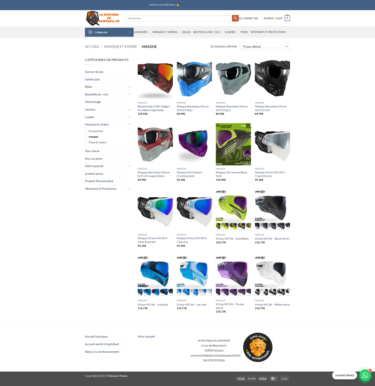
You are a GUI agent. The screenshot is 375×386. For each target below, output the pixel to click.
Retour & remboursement (102, 351)
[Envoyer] (235, 18)
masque (93, 136)
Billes (186, 32)
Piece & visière (97, 142)
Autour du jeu (94, 71)
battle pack (92, 79)
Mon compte (146, 336)
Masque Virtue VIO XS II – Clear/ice (192, 239)
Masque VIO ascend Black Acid (231, 174)
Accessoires (96, 131)
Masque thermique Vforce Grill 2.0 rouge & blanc (154, 174)
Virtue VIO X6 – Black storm (272, 238)
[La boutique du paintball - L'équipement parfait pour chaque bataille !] (103, 18)
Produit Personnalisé (99, 181)
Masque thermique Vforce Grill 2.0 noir (271, 108)
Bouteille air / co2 (206, 32)
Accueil (92, 46)
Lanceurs (140, 32)
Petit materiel (94, 166)
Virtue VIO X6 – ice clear (192, 304)
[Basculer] (129, 86)
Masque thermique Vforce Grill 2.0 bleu (193, 108)
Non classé (92, 151)
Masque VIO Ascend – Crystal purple (190, 174)
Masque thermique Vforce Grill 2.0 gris (232, 108)
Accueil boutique (96, 336)
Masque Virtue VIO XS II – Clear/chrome (270, 174)
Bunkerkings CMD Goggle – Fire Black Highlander (154, 108)
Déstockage (93, 101)
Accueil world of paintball (102, 344)
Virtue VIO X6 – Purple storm (230, 305)
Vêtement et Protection (267, 32)
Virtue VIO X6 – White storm (272, 304)
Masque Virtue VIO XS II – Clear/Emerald (153, 239)
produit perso (94, 173)
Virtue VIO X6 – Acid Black (232, 238)
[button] (248, 18)
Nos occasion (94, 158)
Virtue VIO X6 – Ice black (153, 304)
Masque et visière (165, 32)
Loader (230, 32)
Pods (244, 32)
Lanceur (90, 109)
